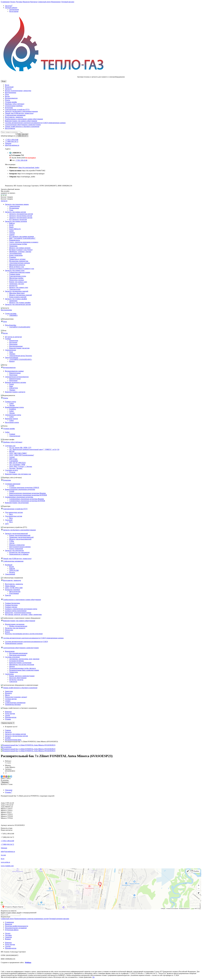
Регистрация (13, 11)
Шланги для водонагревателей (20, 539)
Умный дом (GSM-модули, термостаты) (19, 113)
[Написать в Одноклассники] (6, 195)
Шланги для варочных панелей (20, 295)
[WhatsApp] (9, 776)
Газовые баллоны (11, 605)
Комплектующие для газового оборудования (21, 121)
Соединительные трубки (18, 244)
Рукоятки (12, 257)
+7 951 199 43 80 (21, 160)
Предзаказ (5, 782)
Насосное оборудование (18, 678)
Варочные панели (11, 418)
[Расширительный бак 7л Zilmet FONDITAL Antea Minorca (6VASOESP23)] (28, 749)
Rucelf (11, 567)
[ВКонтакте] (2, 776)
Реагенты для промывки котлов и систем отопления (24, 634)
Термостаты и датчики (17, 259)
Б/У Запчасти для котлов (18, 219)
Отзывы (8, 719)
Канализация (9, 651)
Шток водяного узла (16, 267)
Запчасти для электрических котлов (18, 304)
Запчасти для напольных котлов (20, 217)
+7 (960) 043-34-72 (7, 844)
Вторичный (9, 87)
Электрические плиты (13, 415)
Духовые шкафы (11, 102)
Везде (7, 85)
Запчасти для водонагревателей (16, 533)
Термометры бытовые (13, 704)
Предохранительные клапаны (20, 547)
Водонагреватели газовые (14, 371)
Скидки (8, 946)
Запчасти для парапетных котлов (21, 214)
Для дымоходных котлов (14, 512)
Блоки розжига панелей (17, 297)
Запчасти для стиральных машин (17, 204)
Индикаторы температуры (18, 261)
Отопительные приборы (14, 106)
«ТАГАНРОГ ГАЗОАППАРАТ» (20, 359)
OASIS (11, 486)
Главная (8, 730)
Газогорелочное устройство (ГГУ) (17, 109)
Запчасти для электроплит (14, 550)
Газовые (8, 339)
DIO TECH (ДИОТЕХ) (17, 463)
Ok (93, 977)
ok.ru (2, 858)
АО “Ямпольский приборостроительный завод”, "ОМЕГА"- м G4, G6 (34, 449)
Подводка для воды (16, 680)
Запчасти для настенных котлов (20, 216)
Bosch (11, 227)
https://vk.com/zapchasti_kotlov (28, 167)
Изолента (8, 693)
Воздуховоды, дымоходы (14, 117)
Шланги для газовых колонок (20, 248)
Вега (11, 514)
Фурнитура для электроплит (19, 552)
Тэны (11, 210)
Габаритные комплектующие (19, 272)
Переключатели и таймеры (19, 554)
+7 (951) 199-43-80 (7, 841)
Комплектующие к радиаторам (20, 663)
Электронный (10, 574)
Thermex (12, 354)
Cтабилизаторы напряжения (15, 115)
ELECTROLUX (15, 229)
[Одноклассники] (4, 776)
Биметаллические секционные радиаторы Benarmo (27, 493)
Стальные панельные (12, 484)
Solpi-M (12, 568)
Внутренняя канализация (18, 653)
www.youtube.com (7, 866)
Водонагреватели (11, 98)
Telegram (4, 848)
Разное (7, 632)
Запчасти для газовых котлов (15, 212)
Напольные (13, 344)
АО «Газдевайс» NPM (17, 464)
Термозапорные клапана (14, 643)
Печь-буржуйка (10, 325)
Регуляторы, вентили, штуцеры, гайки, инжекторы (23, 614)
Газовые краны (14, 274)
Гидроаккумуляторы (16, 661)
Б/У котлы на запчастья (13, 337)
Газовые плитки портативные (16, 611)
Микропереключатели (17, 265)
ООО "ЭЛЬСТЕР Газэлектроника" (21, 455)
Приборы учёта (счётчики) (14, 104)
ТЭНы (11, 541)
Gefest (11, 403)
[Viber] (6, 776)
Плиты (7, 100)
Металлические (14, 591)
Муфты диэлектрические (18, 626)
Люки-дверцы (10, 586)
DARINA (12, 409)
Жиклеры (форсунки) (17, 293)
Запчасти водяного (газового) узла (21, 268)
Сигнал (12, 457)
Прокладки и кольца (16, 280)
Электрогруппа (14, 289)
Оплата (12, 2)
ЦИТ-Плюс (13, 459)
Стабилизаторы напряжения (15, 702)
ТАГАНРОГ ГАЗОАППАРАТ (19, 327)
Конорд (12, 361)
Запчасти (8, 89)
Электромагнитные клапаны (19, 263)
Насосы (12, 666)
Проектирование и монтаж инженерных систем (31, 919)
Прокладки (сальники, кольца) (16, 697)
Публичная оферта (11, 930)
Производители (10, 717)
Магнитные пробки (16, 278)
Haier (11, 386)
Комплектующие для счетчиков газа (18, 474)
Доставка (19, 2)
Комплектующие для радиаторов (17, 503)
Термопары (13, 246)
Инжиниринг (56, 2)
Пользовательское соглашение (16, 928)
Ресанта (12, 572)
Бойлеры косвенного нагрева (15, 382)
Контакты (33, 2)
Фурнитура (13, 285)
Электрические (10, 350)
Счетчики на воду (11, 470)
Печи (7, 94)
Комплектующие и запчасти (15, 392)
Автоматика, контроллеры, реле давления (24, 659)
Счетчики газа (10, 446)
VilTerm (12, 233)
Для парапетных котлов (13, 516)
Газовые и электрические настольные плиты (21, 609)
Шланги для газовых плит (18, 287)
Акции (7, 715)
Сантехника (9, 674)
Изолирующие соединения (14, 624)
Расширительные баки (13, 740)
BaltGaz (12, 223)
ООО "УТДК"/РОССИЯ (14, 588)
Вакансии (26, 2)
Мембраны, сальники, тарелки (20, 251)
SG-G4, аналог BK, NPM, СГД (20, 447)
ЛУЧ (6, 524)
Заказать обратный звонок (10, 189)
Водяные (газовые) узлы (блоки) (21, 250)
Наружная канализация (17, 655)
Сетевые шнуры (11, 699)
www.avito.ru (5, 862)
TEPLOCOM (14, 570)
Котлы (7, 96)
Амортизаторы (14, 206)
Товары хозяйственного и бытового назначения (22, 126)
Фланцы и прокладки (17, 545)
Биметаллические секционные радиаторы (20, 489)
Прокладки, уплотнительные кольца (18, 612)
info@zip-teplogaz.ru (8, 851)
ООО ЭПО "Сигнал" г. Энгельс (20, 466)
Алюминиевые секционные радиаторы (19, 497)
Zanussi (11, 234)
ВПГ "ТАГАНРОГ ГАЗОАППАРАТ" (22, 238)
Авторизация (14, 9)
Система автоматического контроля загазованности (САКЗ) (26, 641)
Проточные (13, 375)
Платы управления (16, 548)
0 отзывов (8, 763)
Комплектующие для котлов (19, 348)
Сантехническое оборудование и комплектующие (23, 124)
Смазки (7, 701)
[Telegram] (11, 776)
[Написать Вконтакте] (2, 195)
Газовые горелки (11, 607)
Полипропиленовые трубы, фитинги (22, 668)
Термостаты (13, 672)
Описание (8, 790)
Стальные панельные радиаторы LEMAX (24, 487)
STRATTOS (13, 388)
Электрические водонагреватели (17, 377)
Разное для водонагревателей (19, 535)
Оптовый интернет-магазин (59, 919)
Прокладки (9, 630)
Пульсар (12, 472)
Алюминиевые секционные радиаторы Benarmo (26, 499)
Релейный (8, 565)
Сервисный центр (44, 2)
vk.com (3, 855)
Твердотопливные (11, 357)
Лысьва (12, 405)
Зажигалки (9, 691)
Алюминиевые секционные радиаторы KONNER (27, 501)
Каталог (7, 199)
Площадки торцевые (12, 589)
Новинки (8, 712)
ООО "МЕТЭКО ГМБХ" (18, 453)
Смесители (13, 681)
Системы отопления (12, 657)
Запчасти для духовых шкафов (16, 299)
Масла (7, 695)
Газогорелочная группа (17, 276)
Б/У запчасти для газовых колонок (21, 236)
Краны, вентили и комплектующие (22, 676)
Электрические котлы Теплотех (20, 356)
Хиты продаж (10, 713)
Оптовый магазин (67, 2)
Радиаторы (9, 107)
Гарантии (8, 937)
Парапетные (13, 340)
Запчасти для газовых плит (15, 270)
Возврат (8, 939)
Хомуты (8, 595)
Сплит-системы (10, 313)
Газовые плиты (10, 401)
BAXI (11, 225)
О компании (5, 2)
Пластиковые (14, 593)
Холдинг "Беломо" (16, 468)
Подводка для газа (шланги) (15, 628)
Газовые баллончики (12, 603)
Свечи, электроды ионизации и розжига (23, 242)
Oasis (11, 352)
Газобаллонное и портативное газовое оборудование (24, 119)
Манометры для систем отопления (21, 664)
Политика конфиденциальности (16, 926)
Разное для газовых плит (18, 282)
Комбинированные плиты (14, 407)
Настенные (13, 342)
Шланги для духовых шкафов (20, 302)
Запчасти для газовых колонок (16, 221)
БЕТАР (11, 451)
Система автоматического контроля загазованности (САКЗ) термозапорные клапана (35, 123)
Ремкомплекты (14, 240)
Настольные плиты (12, 422)
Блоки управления (16, 255)
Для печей (8, 520)
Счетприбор (13, 461)
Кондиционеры (10, 92)
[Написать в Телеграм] (4, 195)
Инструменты (10, 128)
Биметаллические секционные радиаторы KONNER (28, 495)
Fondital (8, 738)
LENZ (11, 231)
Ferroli (11, 384)
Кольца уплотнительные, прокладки (18, 90)
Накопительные (15, 373)
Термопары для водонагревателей (21, 537)
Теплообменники (15, 253)
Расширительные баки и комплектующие (24, 670)
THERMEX (13, 315)
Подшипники (14, 208)
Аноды (11, 543)
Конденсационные (16, 346)
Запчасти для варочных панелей (16, 291)
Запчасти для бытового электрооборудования (21, 111)
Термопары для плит (16, 284)
